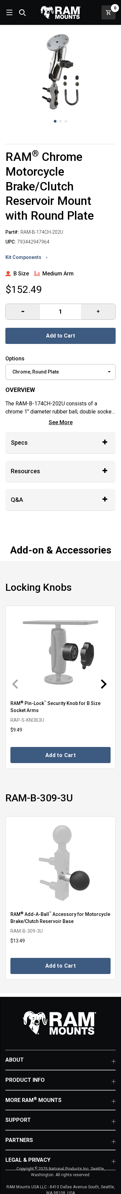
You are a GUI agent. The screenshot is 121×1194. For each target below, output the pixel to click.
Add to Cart (60, 336)
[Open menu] (8, 12)
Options (15, 358)
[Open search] (22, 12)
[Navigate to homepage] (60, 12)
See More (61, 422)
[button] (55, 121)
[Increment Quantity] (23, 311)
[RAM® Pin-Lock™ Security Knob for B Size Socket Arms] (60, 652)
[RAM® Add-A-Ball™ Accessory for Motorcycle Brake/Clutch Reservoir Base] (60, 863)
